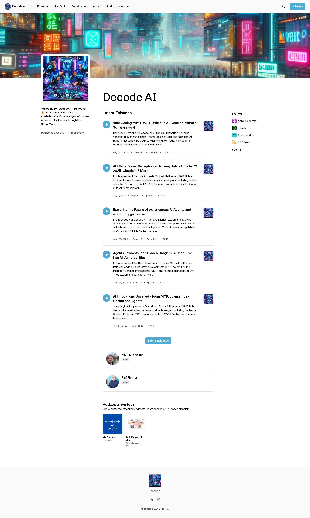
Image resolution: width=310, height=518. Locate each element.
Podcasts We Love (118, 6)
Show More (48, 124)
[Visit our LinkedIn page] (151, 499)
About (96, 6)
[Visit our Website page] (158, 499)
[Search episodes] (283, 6)
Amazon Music (246, 135)
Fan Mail (60, 6)
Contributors (79, 6)
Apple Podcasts (247, 121)
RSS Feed (244, 142)
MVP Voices (109, 437)
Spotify (242, 128)
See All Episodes (158, 340)
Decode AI (19, 6)
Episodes (42, 6)
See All (236, 149)
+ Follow (298, 6)
